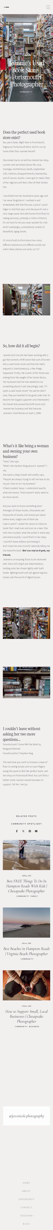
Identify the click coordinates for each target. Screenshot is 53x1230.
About (26, 1191)
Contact (27, 1207)
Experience (26, 1199)
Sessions (26, 1215)
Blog (26, 1224)
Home (26, 1183)
